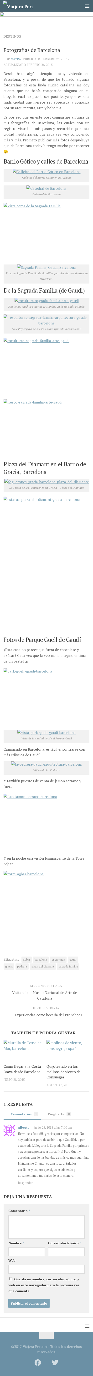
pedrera (22, 966)
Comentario (19, 1210)
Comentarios (24, 1114)
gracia (9, 966)
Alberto (24, 1127)
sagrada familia (68, 966)
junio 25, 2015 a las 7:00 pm (53, 1127)
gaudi (72, 959)
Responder (25, 1183)
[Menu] (87, 6)
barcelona (41, 959)
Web (12, 1260)
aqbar (26, 959)
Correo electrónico (64, 1243)
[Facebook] (38, 1362)
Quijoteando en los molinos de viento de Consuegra (63, 1071)
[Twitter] (55, 1362)
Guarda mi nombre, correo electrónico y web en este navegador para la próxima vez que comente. (44, 1285)
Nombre (16, 1243)
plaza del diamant (42, 966)
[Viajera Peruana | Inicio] (23, 6)
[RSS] (46, 1363)
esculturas (58, 959)
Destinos (12, 36)
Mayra (15, 59)
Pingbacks (59, 1114)
